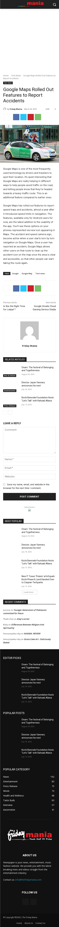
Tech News (16, 75)
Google (15, 273)
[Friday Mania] (5, 109)
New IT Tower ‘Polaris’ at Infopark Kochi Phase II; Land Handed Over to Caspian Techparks (38, 579)
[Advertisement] (29, 39)
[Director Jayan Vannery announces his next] (11, 386)
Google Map (27, 273)
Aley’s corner (23, 619)
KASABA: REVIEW (32, 633)
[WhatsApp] (38, 117)
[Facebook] (16, 117)
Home (6, 75)
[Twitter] (23, 117)
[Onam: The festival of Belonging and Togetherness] (11, 371)
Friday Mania (16, 109)
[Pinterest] (31, 117)
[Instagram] (33, 902)
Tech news (40, 273)
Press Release (9, 406)
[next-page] (10, 412)
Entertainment (9, 391)
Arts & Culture (9, 375)
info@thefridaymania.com (28, 879)
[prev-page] (5, 412)
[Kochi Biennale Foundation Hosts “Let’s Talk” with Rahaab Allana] (11, 401)
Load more (29, 592)
